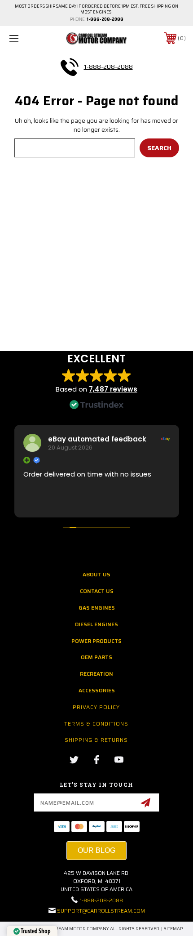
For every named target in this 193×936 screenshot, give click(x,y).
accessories (97, 690)
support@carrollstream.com (101, 910)
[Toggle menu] (26, 38)
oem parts (96, 657)
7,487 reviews (113, 389)
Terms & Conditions (96, 723)
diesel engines (96, 624)
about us (96, 574)
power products (96, 641)
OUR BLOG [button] (96, 850)
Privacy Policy (96, 707)
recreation (96, 673)
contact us (97, 591)
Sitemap (173, 928)
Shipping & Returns (96, 739)
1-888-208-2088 (105, 19)
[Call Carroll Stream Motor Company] (70, 67)
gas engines (97, 607)
